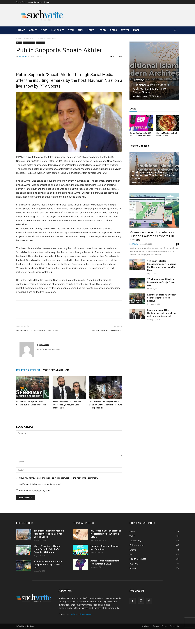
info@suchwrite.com (81, 614)
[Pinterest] (33, 63)
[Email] (47, 63)
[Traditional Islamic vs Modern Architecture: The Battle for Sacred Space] (154, 71)
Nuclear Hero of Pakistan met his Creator (37, 330)
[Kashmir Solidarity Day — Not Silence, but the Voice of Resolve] (32, 387)
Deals (113, 30)
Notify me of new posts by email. (35, 490)
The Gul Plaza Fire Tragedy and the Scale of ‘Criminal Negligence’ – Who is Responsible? (105, 405)
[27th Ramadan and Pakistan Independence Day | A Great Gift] (137, 283)
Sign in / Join (21, 2)
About (33, 30)
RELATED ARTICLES (28, 370)
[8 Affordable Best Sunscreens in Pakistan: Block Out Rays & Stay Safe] (80, 534)
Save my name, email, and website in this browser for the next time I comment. (58, 477)
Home (21, 30)
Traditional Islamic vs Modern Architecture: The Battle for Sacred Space (151, 88)
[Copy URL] (54, 63)
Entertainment (29, 43)
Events (125, 30)
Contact (47, 2)
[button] (175, 30)
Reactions (40, 43)
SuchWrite (57, 30)
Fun (80, 30)
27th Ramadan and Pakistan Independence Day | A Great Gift (161, 282)
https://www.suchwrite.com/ (48, 349)
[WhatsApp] (40, 63)
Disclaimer (146, 626)
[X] (26, 63)
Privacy (156, 626)
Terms (164, 626)
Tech (71, 30)
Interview (139, 80)
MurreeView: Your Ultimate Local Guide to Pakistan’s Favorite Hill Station (152, 236)
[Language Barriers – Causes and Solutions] (80, 550)
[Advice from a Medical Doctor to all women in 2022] (80, 564)
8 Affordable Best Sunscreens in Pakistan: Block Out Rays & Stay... (105, 534)
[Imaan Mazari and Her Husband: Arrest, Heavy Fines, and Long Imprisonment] (69, 387)
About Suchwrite (35, 2)
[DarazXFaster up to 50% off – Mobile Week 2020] (141, 123)
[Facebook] (19, 63)
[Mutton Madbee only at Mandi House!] (167, 123)
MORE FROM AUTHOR (56, 370)
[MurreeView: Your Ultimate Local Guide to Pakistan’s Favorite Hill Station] (154, 210)
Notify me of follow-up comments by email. (40, 484)
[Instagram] (141, 601)
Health (91, 30)
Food (103, 30)
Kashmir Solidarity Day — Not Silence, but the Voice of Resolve (161, 298)
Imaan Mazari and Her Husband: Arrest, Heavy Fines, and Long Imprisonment (67, 405)
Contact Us (174, 626)
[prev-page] (18, 414)
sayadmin (137, 96)
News (44, 30)
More (136, 30)
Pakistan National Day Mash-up (106, 330)
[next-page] (23, 414)
